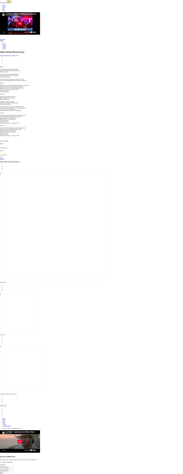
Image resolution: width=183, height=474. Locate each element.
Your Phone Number (4, 470)
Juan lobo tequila (7, 426)
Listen (4, 48)
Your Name (2, 464)
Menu (2, 40)
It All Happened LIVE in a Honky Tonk (9, 55)
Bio (4, 9)
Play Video (2, 39)
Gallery (4, 46)
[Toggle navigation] (9, 1)
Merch (4, 47)
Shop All (2, 159)
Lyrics (4, 44)
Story (4, 43)
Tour (4, 5)
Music (4, 6)
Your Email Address (4, 467)
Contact (4, 424)
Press (4, 423)
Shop (4, 10)
